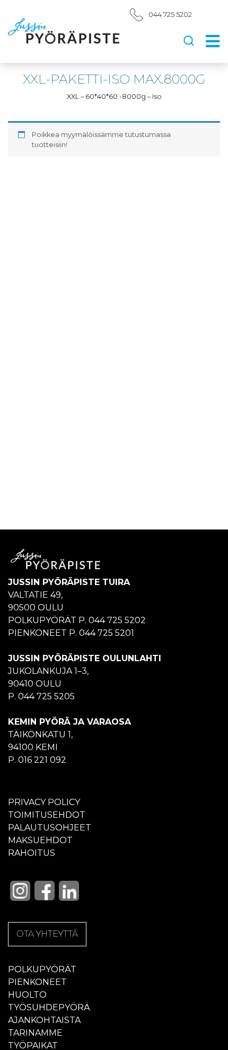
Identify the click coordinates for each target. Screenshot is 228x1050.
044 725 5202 (170, 15)
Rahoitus (31, 853)
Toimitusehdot (46, 815)
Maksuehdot (40, 840)
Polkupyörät (42, 969)
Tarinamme (35, 1033)
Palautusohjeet (49, 828)
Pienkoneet (37, 982)
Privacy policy (44, 802)
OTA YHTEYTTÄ (47, 934)
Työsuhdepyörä (49, 1007)
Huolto (27, 995)
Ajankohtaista (44, 1020)
